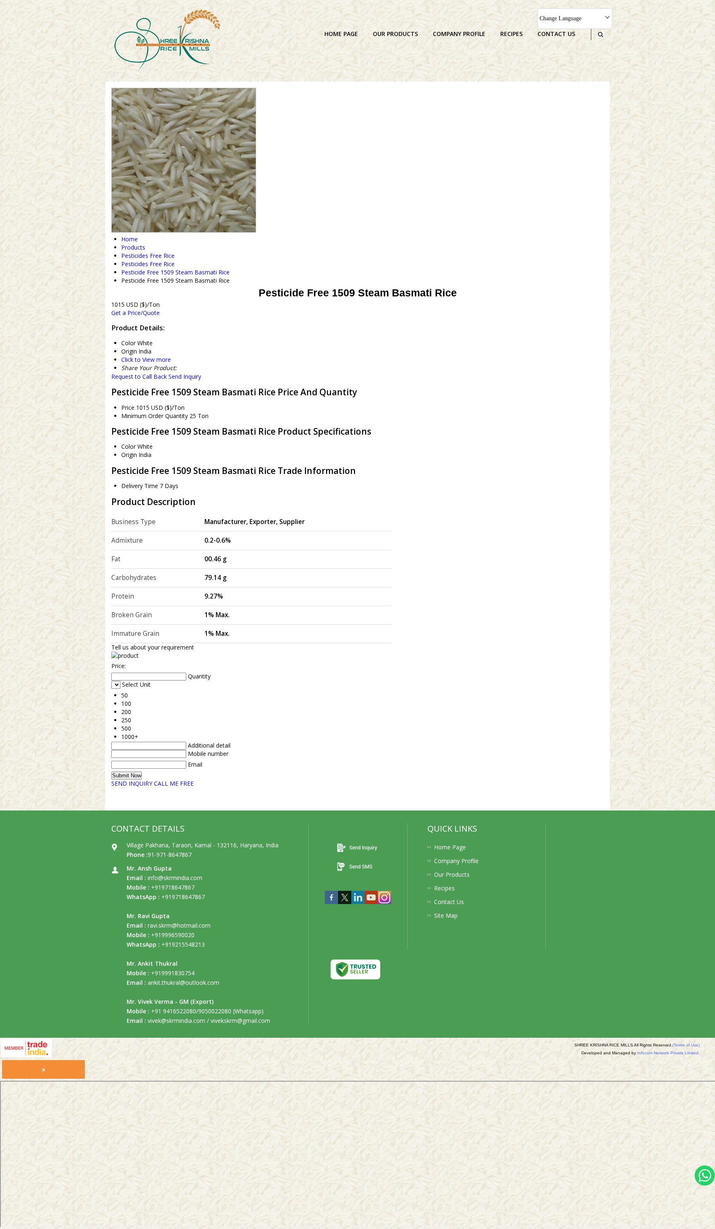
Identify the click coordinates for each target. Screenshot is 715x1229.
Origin (129, 455)
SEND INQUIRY (131, 783)
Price (127, 407)
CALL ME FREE (174, 783)
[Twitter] (344, 906)
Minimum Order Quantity (154, 416)
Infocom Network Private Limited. (668, 1053)
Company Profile (459, 34)
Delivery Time (139, 486)
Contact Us (556, 34)
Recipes (511, 34)
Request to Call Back (139, 376)
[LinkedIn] (358, 906)
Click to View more (146, 359)
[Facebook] (331, 906)
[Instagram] (384, 906)
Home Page (341, 34)
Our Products (395, 34)
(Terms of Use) (686, 1045)
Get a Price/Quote (135, 313)
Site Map (446, 915)
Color (128, 446)
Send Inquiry (184, 376)
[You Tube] (371, 906)
